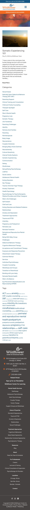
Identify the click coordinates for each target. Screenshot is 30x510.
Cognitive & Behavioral (15, 432)
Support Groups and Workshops (15, 406)
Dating (4, 163)
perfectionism (15, 313)
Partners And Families (9, 130)
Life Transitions (7, 122)
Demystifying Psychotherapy (11, 169)
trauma (15, 337)
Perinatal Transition (8, 229)
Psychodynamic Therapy (15, 441)
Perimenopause (7, 135)
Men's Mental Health (9, 113)
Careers (15, 462)
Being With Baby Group (9, 237)
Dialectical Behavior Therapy (11, 243)
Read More (6, 83)
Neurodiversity (7, 149)
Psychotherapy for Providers (15, 471)
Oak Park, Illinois (15, 481)
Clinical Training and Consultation (13, 102)
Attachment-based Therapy (11, 254)
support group (18, 333)
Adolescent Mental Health (10, 177)
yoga (9, 340)
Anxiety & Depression (15, 419)
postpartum (15, 319)
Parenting (5, 133)
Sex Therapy (6, 183)
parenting (19, 311)
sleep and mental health (13, 330)
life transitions (21, 303)
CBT (4, 296)
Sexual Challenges (15, 425)
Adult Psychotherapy (15, 397)
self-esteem (5, 330)
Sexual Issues (6, 92)
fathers (22, 299)
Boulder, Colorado (15, 484)
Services (5, 259)
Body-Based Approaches (15, 435)
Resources (15, 445)
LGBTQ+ (5, 172)
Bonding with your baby (10, 273)
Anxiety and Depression (9, 213)
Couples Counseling (8, 265)
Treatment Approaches (9, 215)
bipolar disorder (22, 293)
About (15, 452)
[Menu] (26, 7)
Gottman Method (8, 256)
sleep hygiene (22, 330)
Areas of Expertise (15, 410)
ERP (18, 299)
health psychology (19, 301)
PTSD (23, 325)
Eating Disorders (7, 180)
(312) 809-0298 (19, 1)
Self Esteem (6, 202)
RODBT (16, 328)
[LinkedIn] (18, 499)
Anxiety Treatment (8, 188)
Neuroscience (6, 141)
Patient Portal (15, 378)
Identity (4, 127)
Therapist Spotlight (8, 108)
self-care (22, 328)
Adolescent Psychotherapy (15, 394)
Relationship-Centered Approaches (15, 438)
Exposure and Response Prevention (13, 251)
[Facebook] (12, 499)
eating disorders (9, 298)
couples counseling (13, 296)
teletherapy (5, 335)
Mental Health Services (15, 388)
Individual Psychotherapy (10, 262)
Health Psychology (8, 191)
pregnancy (16, 325)
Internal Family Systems (9, 155)
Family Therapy (15, 403)
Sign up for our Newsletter (15, 381)
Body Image (6, 138)
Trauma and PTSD (8, 218)
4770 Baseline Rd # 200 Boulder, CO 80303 (16, 370)
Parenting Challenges (9, 124)
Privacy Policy (18, 505)
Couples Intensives (8, 144)
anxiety (15, 293)
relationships (8, 328)
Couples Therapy (15, 400)
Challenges (6, 240)
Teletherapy (15, 391)
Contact (15, 488)
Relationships (6, 210)
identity (4, 303)
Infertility (5, 221)
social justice (5, 333)
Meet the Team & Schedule (15, 455)
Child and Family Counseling (11, 105)
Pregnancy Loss (7, 116)
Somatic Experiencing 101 (13, 52)
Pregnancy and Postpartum (11, 224)
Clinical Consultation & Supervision (15, 468)
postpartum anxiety (8, 322)
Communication (7, 160)
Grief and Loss (7, 204)
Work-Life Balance (8, 279)
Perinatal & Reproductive (15, 413)
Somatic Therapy (7, 119)
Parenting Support (8, 99)
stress (12, 333)
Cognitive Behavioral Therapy (11, 245)
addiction (8, 293)
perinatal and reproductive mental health (14, 316)
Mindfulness (6, 166)
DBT (4, 298)
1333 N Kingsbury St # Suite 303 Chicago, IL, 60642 (16, 359)
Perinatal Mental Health (9, 276)
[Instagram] (15, 499)
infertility (11, 303)
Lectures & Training (15, 465)
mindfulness (8, 308)
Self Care (5, 110)
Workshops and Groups (9, 268)
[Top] (27, 508)
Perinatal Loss (6, 227)
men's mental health (8, 305)
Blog (15, 448)
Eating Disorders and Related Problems (14, 207)
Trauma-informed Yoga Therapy (12, 186)
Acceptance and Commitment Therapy (14, 248)
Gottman (11, 301)
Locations (15, 475)
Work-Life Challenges (9, 199)
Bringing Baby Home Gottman (12, 147)
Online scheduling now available (15, 12)
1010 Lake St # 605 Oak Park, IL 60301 (16, 365)
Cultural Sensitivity (8, 152)
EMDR (15, 299)
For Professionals (15, 459)
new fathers (13, 311)
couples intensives (23, 296)
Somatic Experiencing (9, 158)
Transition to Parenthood (10, 270)
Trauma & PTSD (15, 416)
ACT (4, 293)
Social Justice (6, 174)
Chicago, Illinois (15, 478)
